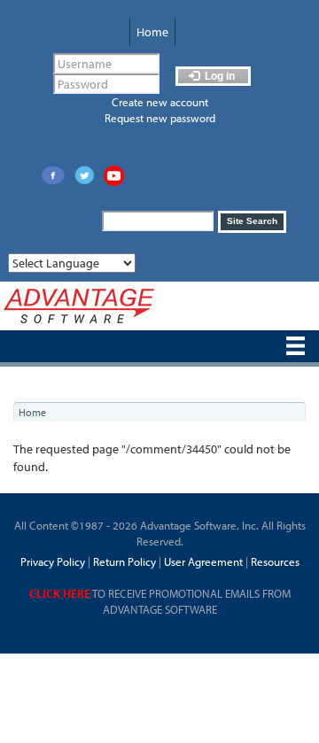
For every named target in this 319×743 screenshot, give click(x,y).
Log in (218, 76)
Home (152, 32)
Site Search (252, 221)
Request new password (160, 118)
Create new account (160, 102)
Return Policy (123, 561)
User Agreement (203, 561)
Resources (275, 561)
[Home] (79, 306)
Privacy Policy (52, 561)
